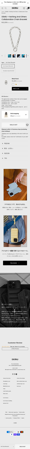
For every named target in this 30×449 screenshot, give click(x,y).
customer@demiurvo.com (16, 365)
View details (13, 263)
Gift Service (5, 96)
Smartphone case (6, 381)
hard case (19, 386)
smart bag (5, 383)
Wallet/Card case (6, 386)
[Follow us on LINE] (16, 374)
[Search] (5, 8)
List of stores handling (7, 400)
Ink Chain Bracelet (8, 66)
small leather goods (7, 391)
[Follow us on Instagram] (14, 374)
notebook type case (21, 383)
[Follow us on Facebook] (12, 374)
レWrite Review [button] (15, 348)
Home (3, 11)
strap (4, 388)
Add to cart (16, 88)
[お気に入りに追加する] (27, 125)
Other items (5, 393)
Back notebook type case (22, 381)
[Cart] (27, 8)
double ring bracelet (8, 70)
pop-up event (5, 403)
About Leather (22, 412)
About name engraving (13, 412)
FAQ (6, 412)
